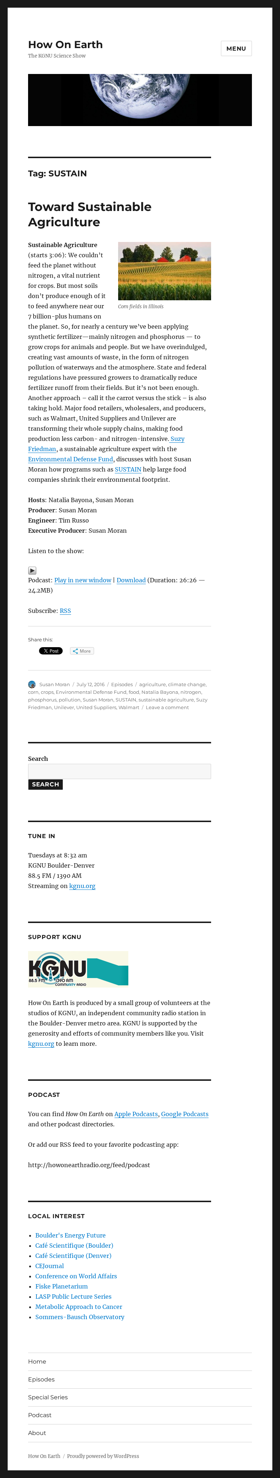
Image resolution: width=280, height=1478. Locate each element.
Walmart (128, 707)
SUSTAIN (128, 469)
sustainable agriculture (166, 700)
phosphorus (42, 700)
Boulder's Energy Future (70, 1235)
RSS (65, 610)
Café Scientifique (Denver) (73, 1255)
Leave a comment (167, 707)
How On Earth (65, 44)
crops (47, 692)
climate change (187, 684)
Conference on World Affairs (76, 1276)
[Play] (119, 570)
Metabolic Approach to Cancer (78, 1306)
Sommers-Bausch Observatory (79, 1317)
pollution (70, 700)
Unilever (64, 707)
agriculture (152, 684)
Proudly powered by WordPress (103, 1456)
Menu (236, 48)
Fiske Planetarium (61, 1286)
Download (131, 580)
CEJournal (49, 1266)
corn (33, 692)
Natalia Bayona (159, 692)
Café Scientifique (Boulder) (74, 1245)
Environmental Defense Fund (70, 459)
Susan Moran (54, 684)
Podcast (40, 1415)
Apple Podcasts (136, 1114)
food (134, 692)
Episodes (122, 684)
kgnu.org (82, 885)
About (37, 1433)
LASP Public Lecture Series (73, 1296)
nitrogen (190, 692)
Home (37, 1361)
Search (38, 758)
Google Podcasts (185, 1114)
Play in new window (82, 580)
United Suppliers (96, 707)
